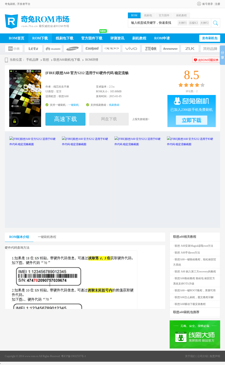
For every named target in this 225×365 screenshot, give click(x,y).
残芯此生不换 (61, 86)
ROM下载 (40, 38)
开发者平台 (23, 3)
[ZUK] (190, 48)
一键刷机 (73, 104)
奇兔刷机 (10, 3)
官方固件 (164, 15)
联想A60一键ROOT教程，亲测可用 (195, 290)
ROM (134, 15)
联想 (46, 59)
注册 (217, 3)
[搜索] (215, 22)
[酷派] (92, 48)
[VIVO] (131, 48)
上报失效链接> (140, 119)
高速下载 (65, 119)
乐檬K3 (193, 22)
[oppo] (112, 48)
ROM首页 (16, 38)
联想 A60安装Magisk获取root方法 (194, 245)
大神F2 (204, 22)
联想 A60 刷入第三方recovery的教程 (195, 271)
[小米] (14, 48)
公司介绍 (202, 356)
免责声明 (215, 356)
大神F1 (182, 22)
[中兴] (151, 48)
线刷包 (148, 15)
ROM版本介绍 (19, 237)
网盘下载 (109, 119)
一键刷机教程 (47, 237)
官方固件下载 (91, 38)
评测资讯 (117, 38)
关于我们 (190, 356)
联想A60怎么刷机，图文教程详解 (194, 297)
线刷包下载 (64, 38)
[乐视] (33, 48)
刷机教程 (181, 15)
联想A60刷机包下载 (66, 59)
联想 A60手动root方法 (187, 252)
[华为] (53, 48)
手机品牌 (32, 59)
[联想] (170, 48)
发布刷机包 (210, 38)
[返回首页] (37, 21)
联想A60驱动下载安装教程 (190, 304)
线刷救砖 (114, 104)
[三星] (73, 48)
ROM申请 (162, 38)
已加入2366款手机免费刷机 (192, 109)
